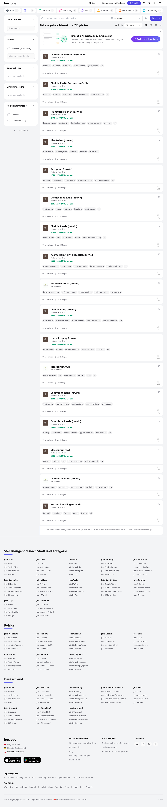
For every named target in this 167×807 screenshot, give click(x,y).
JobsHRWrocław (75, 649)
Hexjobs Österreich (16, 751)
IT (5, 778)
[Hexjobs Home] (10, 3)
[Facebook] (143, 744)
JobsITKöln (138, 691)
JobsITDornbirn (139, 584)
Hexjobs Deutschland (16, 748)
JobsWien (8, 559)
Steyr (82, 787)
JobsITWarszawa (10, 638)
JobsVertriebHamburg (77, 695)
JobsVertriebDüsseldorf (45, 716)
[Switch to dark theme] (149, 3)
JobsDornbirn (140, 580)
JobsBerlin (9, 687)
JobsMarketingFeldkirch (45, 612)
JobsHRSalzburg (107, 574)
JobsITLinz (73, 563)
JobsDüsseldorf (44, 708)
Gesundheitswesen (86, 778)
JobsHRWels (73, 595)
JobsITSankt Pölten (108, 584)
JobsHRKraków (42, 649)
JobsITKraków (42, 638)
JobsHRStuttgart (10, 723)
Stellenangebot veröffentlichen (113, 3)
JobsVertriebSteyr (11, 608)
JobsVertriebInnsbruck (142, 567)
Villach (50, 787)
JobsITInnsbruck (140, 563)
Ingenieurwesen (64, 778)
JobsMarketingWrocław (77, 645)
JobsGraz (41, 559)
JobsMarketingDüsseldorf (46, 719)
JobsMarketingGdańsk (109, 645)
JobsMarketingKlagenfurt (13, 591)
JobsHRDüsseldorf (43, 723)
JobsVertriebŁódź (140, 641)
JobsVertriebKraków (44, 641)
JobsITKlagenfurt (10, 584)
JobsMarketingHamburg (78, 699)
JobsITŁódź (138, 638)
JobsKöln (138, 687)
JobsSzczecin (42, 654)
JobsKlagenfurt (11, 580)
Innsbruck (32, 787)
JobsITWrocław (74, 638)
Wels (56, 787)
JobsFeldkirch (43, 600)
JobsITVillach (41, 584)
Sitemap (160, 800)
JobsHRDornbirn (140, 595)
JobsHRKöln (138, 702)
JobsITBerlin (9, 691)
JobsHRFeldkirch (43, 616)
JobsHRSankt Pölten (108, 595)
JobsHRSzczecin (43, 669)
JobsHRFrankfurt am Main (111, 702)
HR (26, 778)
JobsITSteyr (8, 605)
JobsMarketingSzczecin (45, 666)
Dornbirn (74, 787)
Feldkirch (89, 787)
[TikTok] (155, 744)
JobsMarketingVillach (44, 591)
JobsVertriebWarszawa (12, 641)
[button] (134, 3)
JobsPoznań (9, 654)
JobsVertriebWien (10, 567)
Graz (11, 787)
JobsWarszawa (11, 634)
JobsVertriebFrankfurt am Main (112, 695)
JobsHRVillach (42, 595)
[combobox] (133, 25)
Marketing (19, 778)
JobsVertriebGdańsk (108, 641)
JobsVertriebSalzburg (109, 567)
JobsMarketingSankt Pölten (111, 591)
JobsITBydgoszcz (75, 658)
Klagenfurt (42, 787)
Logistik (74, 778)
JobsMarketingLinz (76, 571)
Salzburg (23, 787)
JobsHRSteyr (9, 616)
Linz (17, 787)
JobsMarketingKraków (45, 645)
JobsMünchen (43, 687)
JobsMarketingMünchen (46, 699)
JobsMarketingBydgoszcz (78, 666)
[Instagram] (149, 744)
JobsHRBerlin (9, 702)
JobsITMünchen (43, 691)
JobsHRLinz (73, 574)
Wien (6, 787)
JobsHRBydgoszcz (75, 669)
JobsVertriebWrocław (77, 641)
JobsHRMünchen (43, 702)
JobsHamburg (75, 687)
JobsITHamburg (75, 691)
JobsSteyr (8, 600)
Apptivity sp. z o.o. (22, 800)
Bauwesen (52, 778)
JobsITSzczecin (42, 658)
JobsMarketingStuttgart (13, 719)
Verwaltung (42, 778)
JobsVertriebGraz (43, 567)
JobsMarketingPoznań (12, 666)
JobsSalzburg (107, 559)
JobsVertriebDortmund (77, 716)
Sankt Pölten (64, 787)
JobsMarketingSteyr (11, 612)
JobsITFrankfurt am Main (110, 691)
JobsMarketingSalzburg (110, 571)
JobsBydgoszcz (76, 654)
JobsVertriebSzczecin (44, 662)
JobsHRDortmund (75, 723)
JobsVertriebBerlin (11, 695)
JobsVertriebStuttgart (12, 716)
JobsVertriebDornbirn (142, 588)
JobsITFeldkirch (42, 605)
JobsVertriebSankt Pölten (110, 588)
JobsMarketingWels (76, 591)
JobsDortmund (76, 708)
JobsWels (73, 580)
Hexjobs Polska (13, 744)
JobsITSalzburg (107, 563)
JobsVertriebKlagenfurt (12, 588)
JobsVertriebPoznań (11, 662)
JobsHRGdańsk (107, 649)
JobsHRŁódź (138, 649)
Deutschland (13, 679)
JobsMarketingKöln (141, 699)
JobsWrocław (75, 634)
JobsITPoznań (9, 658)
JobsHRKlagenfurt (11, 595)
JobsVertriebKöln (140, 695)
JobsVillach (42, 580)
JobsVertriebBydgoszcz (77, 662)
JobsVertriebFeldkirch (45, 608)
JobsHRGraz (41, 574)
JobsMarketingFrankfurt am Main (113, 699)
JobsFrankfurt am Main (112, 687)
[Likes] (144, 3)
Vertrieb (11, 778)
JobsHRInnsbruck (140, 574)
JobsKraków (42, 634)
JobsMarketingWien (11, 571)
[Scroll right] (160, 10)
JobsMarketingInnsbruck (143, 571)
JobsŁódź (138, 634)
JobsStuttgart (10, 708)
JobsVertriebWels (75, 588)
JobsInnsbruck (140, 559)
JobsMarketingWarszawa (13, 645)
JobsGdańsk (106, 634)
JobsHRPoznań (9, 669)
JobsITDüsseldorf (43, 712)
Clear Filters (23, 130)
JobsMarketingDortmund (78, 719)
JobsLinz (73, 559)
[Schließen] (160, 31)
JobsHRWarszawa (11, 649)
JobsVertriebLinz (75, 567)
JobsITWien (8, 563)
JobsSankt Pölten (109, 580)
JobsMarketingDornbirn (142, 591)
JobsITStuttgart (10, 712)
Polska (9, 625)
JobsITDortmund (75, 712)
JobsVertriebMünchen (45, 695)
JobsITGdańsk (106, 638)
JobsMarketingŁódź (141, 645)
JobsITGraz (41, 563)
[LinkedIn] (136, 744)
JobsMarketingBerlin (12, 699)
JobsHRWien (9, 574)
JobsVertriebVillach (44, 588)
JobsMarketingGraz (44, 571)
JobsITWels (73, 584)
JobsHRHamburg (75, 702)
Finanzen (32, 778)
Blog (93, 3)
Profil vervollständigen (147, 39)
